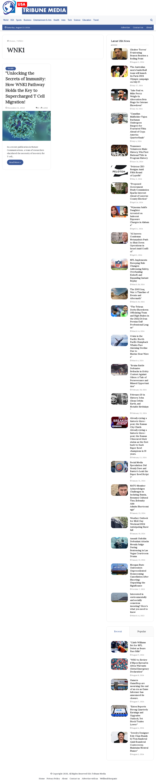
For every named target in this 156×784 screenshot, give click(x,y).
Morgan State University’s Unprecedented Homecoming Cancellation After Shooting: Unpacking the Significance (139, 575)
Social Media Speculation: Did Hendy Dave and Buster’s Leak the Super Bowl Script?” (139, 470)
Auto (63, 20)
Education (87, 20)
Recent (118, 631)
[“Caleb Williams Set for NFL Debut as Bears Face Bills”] (119, 646)
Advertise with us (90, 778)
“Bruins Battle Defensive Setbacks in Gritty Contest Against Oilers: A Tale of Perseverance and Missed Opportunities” (139, 376)
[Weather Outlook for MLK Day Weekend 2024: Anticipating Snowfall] (119, 522)
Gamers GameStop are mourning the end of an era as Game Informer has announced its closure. (139, 689)
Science (77, 20)
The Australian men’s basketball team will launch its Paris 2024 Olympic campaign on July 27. (139, 74)
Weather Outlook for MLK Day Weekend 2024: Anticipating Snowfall (139, 524)
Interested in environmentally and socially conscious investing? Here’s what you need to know (139, 603)
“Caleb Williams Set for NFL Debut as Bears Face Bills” (138, 647)
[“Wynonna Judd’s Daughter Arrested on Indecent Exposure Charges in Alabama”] (119, 211)
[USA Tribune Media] (35, 7)
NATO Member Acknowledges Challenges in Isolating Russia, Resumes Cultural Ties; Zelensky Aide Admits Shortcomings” (139, 497)
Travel (96, 20)
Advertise (125, 27)
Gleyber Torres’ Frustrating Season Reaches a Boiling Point (139, 54)
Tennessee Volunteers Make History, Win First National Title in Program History (139, 152)
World (5, 20)
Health (56, 20)
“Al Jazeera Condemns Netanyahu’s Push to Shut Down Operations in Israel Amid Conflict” (139, 242)
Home (12, 41)
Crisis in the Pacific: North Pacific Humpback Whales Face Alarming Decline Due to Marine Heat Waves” (139, 346)
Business (27, 20)
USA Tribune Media (96, 773)
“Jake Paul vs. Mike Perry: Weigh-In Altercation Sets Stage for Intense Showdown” (139, 98)
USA (12, 20)
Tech (70, 20)
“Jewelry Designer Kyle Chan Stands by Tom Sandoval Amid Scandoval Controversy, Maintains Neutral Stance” (139, 741)
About (149, 27)
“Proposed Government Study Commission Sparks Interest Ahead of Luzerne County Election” (139, 191)
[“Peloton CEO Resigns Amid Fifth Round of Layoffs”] (119, 171)
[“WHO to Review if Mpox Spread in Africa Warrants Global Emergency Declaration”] (119, 664)
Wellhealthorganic (108, 778)
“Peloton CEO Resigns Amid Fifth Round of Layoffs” (137, 171)
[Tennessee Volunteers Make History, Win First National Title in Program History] (119, 150)
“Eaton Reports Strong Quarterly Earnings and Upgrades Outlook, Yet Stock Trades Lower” (139, 715)
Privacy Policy (53, 778)
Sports (19, 20)
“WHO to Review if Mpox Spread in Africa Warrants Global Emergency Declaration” (139, 665)
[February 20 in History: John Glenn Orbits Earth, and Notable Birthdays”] (119, 399)
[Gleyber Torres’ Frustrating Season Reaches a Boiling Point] (119, 54)
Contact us (138, 27)
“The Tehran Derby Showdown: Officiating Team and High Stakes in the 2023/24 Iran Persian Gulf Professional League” (139, 317)
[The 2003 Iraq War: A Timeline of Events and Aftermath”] (119, 293)
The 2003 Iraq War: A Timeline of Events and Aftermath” (139, 294)
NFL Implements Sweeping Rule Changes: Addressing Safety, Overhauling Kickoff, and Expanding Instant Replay (139, 270)
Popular (141, 631)
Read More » (15, 162)
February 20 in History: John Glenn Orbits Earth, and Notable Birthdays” (139, 402)
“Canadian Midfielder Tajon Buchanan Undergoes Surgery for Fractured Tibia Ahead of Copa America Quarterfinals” (138, 125)
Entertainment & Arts (42, 20)
